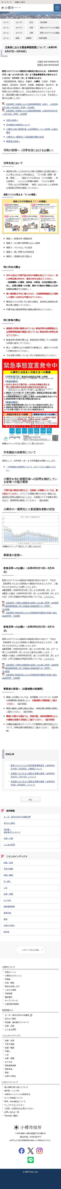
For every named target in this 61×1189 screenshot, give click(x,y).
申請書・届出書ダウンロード (12, 830)
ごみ (5, 887)
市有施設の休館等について (18, 124)
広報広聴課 (42, 38)
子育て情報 (8, 868)
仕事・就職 (8, 894)
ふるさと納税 (10, 989)
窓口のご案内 (9, 823)
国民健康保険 (9, 906)
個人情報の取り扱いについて (16, 1087)
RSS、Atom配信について (15, 1101)
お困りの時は (9, 925)
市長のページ (10, 972)
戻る (30, 799)
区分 (31, 22)
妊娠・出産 (8, 862)
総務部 (28, 38)
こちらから (49, 596)
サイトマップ (6, 2)
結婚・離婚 (8, 875)
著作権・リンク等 (11, 1090)
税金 (5, 919)
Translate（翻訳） (11, 1115)
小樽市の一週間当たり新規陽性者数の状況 (25, 136)
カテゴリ (19, 22)
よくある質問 (9, 844)
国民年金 (7, 912)
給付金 (6, 931)
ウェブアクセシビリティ (14, 1105)
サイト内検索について (13, 1097)
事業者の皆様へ (13, 141)
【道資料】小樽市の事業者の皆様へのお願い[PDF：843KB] (31, 602)
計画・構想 (9, 982)
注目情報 (43, 22)
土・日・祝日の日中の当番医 (16, 816)
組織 (17, 38)
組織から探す (20, 2)
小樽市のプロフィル (13, 975)
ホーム (6, 22)
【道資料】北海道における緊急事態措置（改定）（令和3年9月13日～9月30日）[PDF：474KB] (30, 106)
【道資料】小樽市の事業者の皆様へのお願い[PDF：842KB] (31, 664)
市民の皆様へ (12, 120)
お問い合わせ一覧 (11, 1112)
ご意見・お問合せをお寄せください (19, 1108)
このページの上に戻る (30, 950)
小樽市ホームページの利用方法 (17, 1094)
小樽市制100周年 (12, 1004)
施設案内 (8, 997)
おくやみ (7, 900)
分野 (31, 27)
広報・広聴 (8, 838)
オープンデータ (11, 1000)
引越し (7, 1051)
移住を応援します (12, 986)
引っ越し (7, 881)
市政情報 (8, 993)
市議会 (7, 979)
